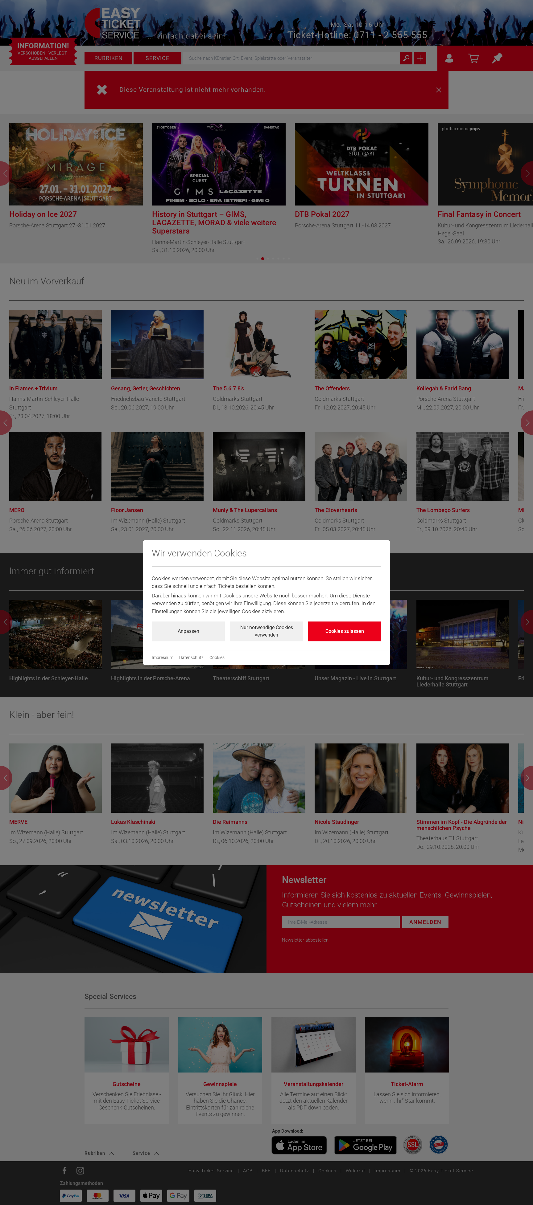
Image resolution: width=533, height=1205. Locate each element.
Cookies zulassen (344, 631)
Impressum (162, 657)
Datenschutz (191, 657)
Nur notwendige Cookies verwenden (266, 631)
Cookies (217, 657)
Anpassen (188, 631)
